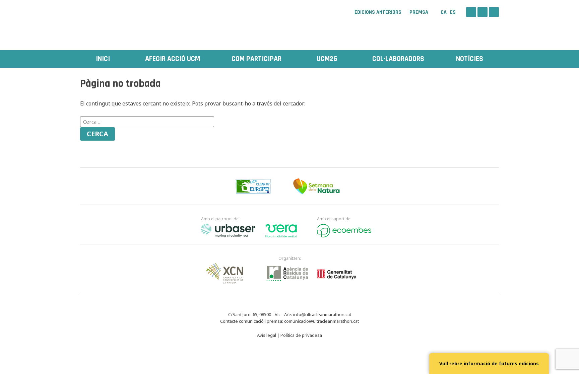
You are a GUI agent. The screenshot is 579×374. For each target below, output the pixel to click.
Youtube (494, 12)
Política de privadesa (301, 335)
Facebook (471, 12)
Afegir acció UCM (172, 59)
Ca (444, 12)
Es (453, 12)
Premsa (418, 12)
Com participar (256, 59)
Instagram (482, 12)
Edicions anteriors (378, 12)
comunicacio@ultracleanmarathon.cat (321, 321)
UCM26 (327, 59)
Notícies (469, 59)
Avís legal (266, 335)
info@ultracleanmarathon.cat (322, 314)
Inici (103, 59)
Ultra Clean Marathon (113, 21)
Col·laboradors (398, 59)
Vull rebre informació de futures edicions (489, 363)
